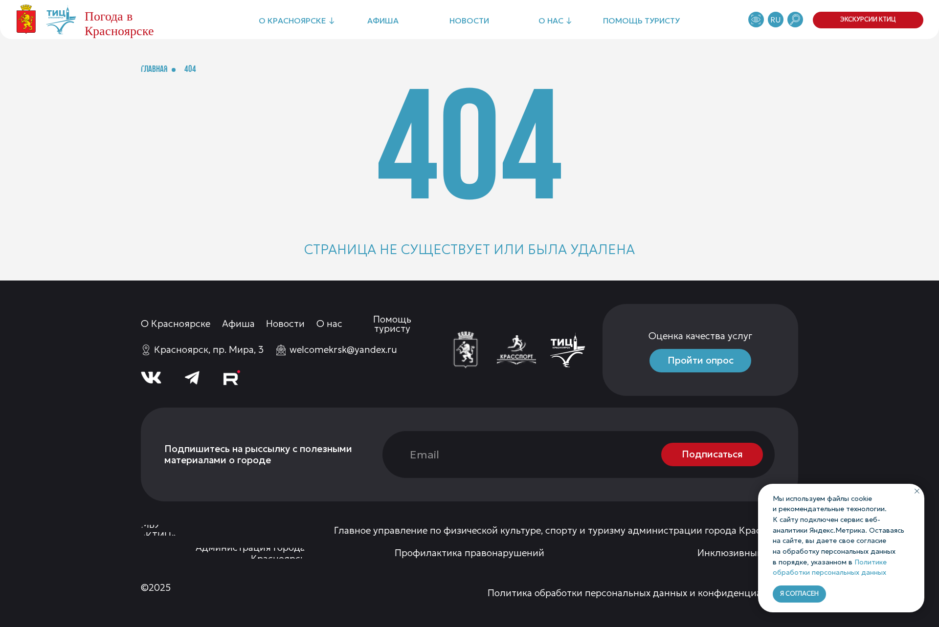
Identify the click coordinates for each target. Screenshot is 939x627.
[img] (465, 349)
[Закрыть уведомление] (917, 491)
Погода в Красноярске (119, 23)
